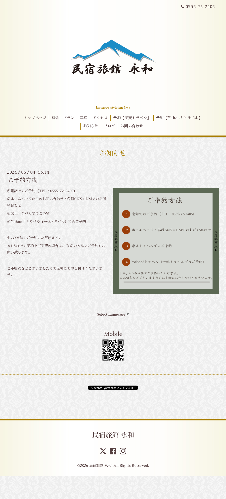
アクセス (100, 118)
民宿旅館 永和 (113, 435)
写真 (83, 118)
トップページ (35, 118)
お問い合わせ (132, 126)
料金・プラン (63, 118)
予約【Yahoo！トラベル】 (179, 118)
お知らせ (90, 126)
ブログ (109, 126)
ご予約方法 (22, 180)
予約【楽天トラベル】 (132, 118)
